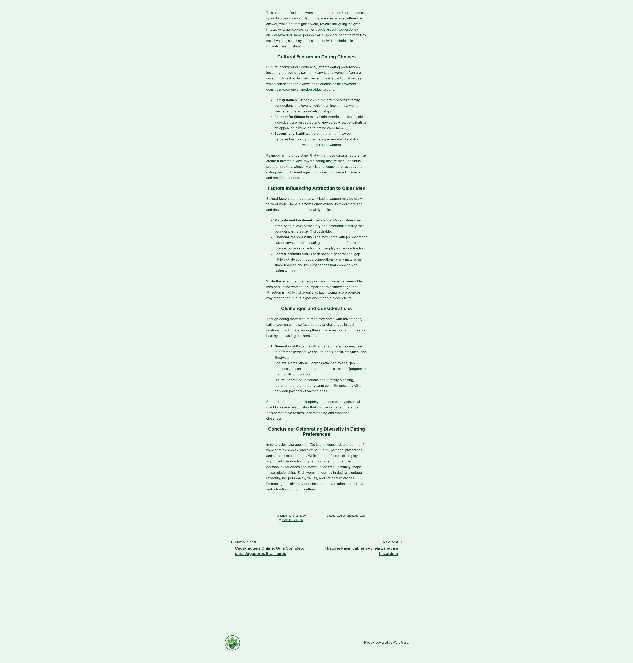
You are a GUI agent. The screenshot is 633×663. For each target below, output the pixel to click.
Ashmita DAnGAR (292, 520)
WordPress (400, 642)
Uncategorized (355, 515)
